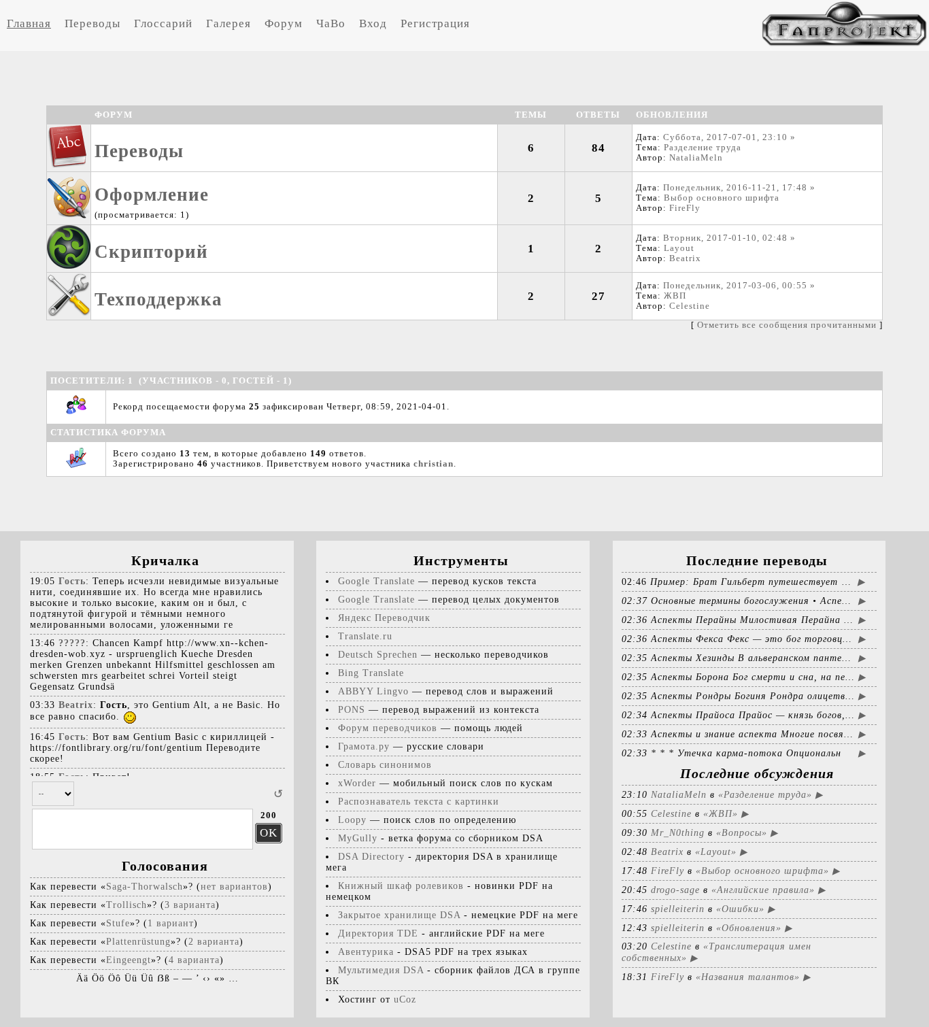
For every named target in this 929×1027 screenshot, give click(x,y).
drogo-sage (675, 890)
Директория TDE (378, 933)
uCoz (405, 999)
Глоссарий (163, 23)
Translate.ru (365, 636)
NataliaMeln (696, 158)
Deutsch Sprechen (378, 655)
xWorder (357, 783)
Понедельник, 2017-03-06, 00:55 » (739, 285)
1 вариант (171, 923)
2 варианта (213, 942)
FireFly (684, 208)
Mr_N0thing (678, 833)
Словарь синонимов (385, 765)
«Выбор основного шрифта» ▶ (768, 871)
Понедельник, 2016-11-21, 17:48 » (739, 187)
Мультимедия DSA (381, 970)
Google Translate (376, 581)
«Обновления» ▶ (754, 928)
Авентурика (366, 952)
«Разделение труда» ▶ (770, 795)
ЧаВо (330, 23)
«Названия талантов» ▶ (753, 977)
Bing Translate (371, 673)
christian (433, 464)
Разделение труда (702, 147)
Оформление (152, 194)
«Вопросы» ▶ (747, 833)
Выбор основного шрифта (721, 198)
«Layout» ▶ (721, 852)
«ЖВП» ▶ (726, 814)
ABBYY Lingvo (373, 691)
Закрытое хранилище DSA (399, 915)
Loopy (352, 820)
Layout (679, 248)
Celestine (689, 306)
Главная (29, 23)
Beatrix (685, 258)
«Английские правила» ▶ (768, 890)
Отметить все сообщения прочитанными (787, 325)
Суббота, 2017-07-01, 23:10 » (729, 137)
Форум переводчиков (387, 728)
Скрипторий (151, 251)
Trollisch (126, 905)
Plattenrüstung (138, 942)
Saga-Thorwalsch (144, 886)
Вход (373, 23)
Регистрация (435, 23)
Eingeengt (128, 960)
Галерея (228, 23)
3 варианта (190, 905)
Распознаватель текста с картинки (418, 801)
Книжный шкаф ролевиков (401, 886)
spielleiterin (678, 909)
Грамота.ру (364, 746)
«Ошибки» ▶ (745, 909)
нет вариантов (234, 886)
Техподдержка (158, 299)
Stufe (118, 923)
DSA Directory (371, 857)
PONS (351, 710)
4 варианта (194, 960)
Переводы (92, 23)
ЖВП (675, 296)
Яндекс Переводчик (384, 618)
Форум (284, 23)
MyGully (357, 838)
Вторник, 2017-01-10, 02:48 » (729, 238)
